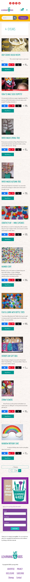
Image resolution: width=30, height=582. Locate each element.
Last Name (6, 522)
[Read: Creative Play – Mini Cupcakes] (15, 212)
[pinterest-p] (16, 3)
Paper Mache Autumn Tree (11, 181)
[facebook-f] (13, 3)
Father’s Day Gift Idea (9, 355)
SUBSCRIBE (20, 573)
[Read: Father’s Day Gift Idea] (12, 344)
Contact (19, 577)
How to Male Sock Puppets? (12, 94)
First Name (6, 517)
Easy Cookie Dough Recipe (11, 54)
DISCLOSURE (10, 573)
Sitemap (11, 577)
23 (16, 470)
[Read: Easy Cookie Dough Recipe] (15, 44)
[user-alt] (19, 3)
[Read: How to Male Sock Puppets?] (15, 84)
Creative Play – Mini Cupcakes (13, 222)
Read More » (8, 69)
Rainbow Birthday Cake (10, 443)
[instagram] (10, 3)
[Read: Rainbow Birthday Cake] (12, 432)
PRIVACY (20, 568)
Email (5, 511)
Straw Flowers (7, 399)
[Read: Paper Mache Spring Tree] (8, 126)
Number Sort (6, 266)
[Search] (15, 18)
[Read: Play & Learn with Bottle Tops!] (12, 300)
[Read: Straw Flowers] (8, 388)
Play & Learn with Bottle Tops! (13, 312)
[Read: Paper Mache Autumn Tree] (8, 170)
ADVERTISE (10, 568)
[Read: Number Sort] (12, 255)
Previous (15, 467)
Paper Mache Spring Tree (11, 137)
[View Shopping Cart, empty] (22, 10)
